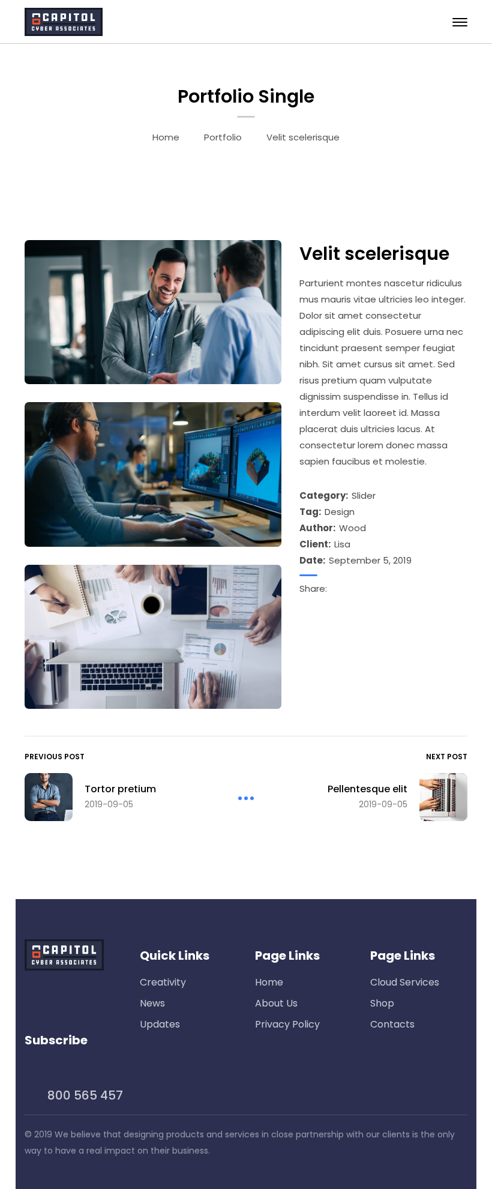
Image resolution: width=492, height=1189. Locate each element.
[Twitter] (365, 588)
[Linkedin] (351, 588)
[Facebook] (336, 588)
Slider (364, 495)
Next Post (446, 756)
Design (340, 511)
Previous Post (55, 756)
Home (165, 137)
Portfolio (223, 137)
